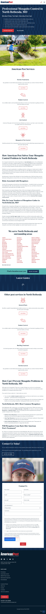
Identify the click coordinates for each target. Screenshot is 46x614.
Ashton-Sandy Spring (6, 239)
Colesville (4, 262)
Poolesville (34, 246)
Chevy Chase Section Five (7, 253)
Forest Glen (19, 243)
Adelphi (4, 237)
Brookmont (4, 244)
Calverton (4, 249)
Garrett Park (19, 249)
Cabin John (4, 247)
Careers (2, 587)
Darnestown (19, 239)
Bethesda (4, 242)
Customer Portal (4, 584)
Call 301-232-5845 (33, 271)
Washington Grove (36, 259)
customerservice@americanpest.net (8, 602)
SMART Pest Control (5, 575)
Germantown (20, 250)
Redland (33, 249)
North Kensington (35, 242)
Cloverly (4, 260)
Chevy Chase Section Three (8, 255)
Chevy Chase (5, 252)
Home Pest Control (5, 573)
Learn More (23, 87)
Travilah (33, 257)
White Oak (34, 262)
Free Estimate (4, 579)
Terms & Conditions (5, 591)
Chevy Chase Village (6, 257)
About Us (3, 585)
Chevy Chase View (6, 256)
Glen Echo (19, 252)
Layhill (18, 259)
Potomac (34, 247)
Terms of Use (8, 528)
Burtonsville (4, 246)
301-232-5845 (7, 600)
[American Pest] (7, 2)
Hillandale (19, 255)
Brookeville (4, 243)
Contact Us (4, 596)
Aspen (3, 240)
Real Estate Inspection (5, 577)
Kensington (19, 257)
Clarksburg (4, 259)
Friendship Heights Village (22, 246)
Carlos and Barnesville (7, 250)
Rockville (33, 250)
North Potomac (35, 243)
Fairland (18, 242)
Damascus (19, 237)
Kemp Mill (19, 256)
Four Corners (19, 244)
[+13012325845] (41, 2)
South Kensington (35, 253)
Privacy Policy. (16, 535)
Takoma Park (34, 256)
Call (2, 600)
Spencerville (34, 255)
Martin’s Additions (35, 237)
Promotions (3, 571)
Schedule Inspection (8, 30)
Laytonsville (19, 260)
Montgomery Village (36, 239)
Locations (3, 589)
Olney (33, 244)
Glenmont (19, 253)
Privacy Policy (35, 527)
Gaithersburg (20, 247)
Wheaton (34, 260)
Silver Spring (34, 252)
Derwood (19, 240)
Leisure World (20, 262)
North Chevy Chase (36, 240)
